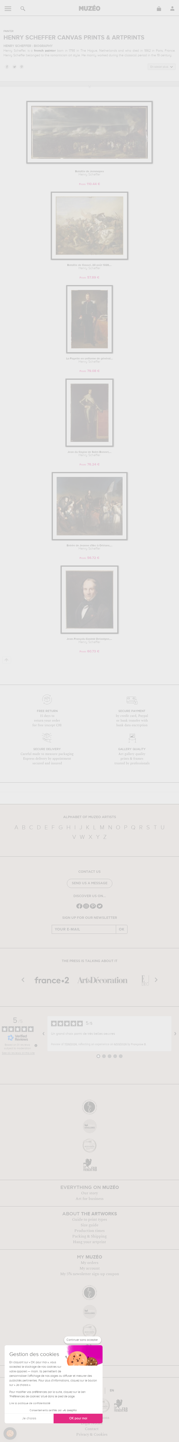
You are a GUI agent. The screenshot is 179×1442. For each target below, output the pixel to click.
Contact (92, 1429)
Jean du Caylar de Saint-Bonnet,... (89, 454)
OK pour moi (78, 1418)
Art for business (89, 1199)
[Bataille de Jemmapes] (89, 162)
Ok (121, 929)
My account (89, 1268)
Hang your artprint (89, 1242)
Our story (89, 1193)
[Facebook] (79, 908)
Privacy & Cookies (91, 1434)
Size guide (89, 1225)
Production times (89, 1231)
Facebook (6, 66)
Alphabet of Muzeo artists (89, 817)
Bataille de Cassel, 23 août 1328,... (89, 267)
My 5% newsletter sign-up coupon (89, 1274)
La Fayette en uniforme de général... (89, 360)
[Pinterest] (93, 908)
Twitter (14, 66)
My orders (89, 1263)
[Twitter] (99, 908)
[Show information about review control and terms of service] (36, 1045)
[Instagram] (86, 908)
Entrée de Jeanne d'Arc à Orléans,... (89, 547)
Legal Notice (92, 1423)
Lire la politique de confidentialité (29, 1403)
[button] (10, 1433)
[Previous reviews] (43, 1034)
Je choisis (29, 1418)
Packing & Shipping (89, 1236)
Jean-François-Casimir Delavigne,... (89, 641)
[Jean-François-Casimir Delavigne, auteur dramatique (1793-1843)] (89, 632)
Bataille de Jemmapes (89, 173)
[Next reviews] (175, 1034)
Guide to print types (89, 1220)
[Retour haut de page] (6, 660)
